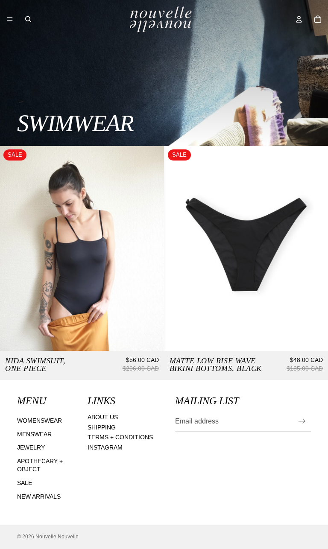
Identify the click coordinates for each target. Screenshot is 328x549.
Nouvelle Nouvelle (57, 537)
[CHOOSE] (150, 337)
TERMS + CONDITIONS (120, 437)
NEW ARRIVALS (39, 496)
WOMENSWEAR (39, 420)
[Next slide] (315, 248)
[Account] (299, 19)
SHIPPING (102, 427)
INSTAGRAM (105, 447)
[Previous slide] (177, 248)
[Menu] (10, 19)
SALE (24, 482)
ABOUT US (103, 417)
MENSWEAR (34, 434)
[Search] (28, 19)
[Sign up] (302, 422)
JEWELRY (31, 447)
